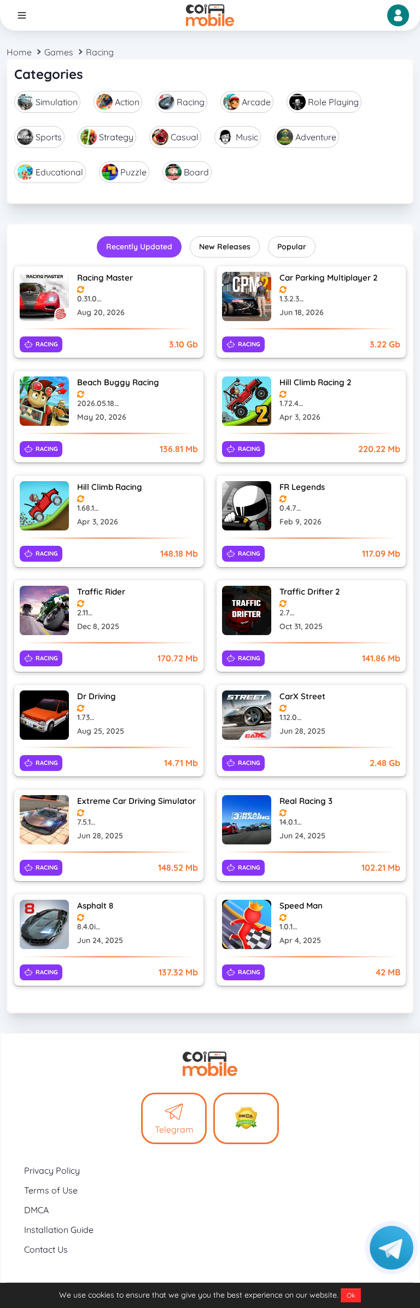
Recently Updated (139, 247)
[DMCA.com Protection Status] (246, 1118)
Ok (351, 1295)
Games (58, 52)
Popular (291, 247)
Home (19, 52)
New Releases (224, 247)
